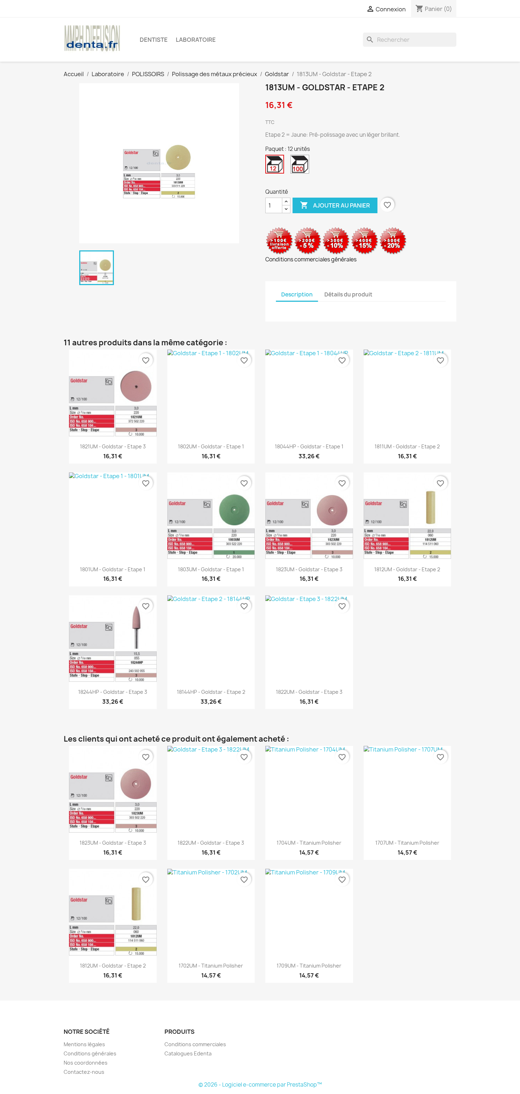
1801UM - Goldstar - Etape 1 (112, 569)
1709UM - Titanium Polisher (309, 965)
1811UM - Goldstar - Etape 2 (407, 446)
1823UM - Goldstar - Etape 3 (309, 569)
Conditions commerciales (195, 1044)
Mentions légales (84, 1044)
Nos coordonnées (86, 1062)
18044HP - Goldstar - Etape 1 (309, 446)
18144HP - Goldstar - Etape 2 (211, 691)
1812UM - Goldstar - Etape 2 (407, 569)
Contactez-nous (84, 1072)
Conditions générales (90, 1053)
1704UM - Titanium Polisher (309, 842)
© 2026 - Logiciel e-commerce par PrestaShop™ (260, 1084)
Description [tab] (297, 294)
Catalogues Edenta (188, 1053)
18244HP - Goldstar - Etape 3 (112, 691)
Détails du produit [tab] (348, 294)
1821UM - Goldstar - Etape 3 (113, 446)
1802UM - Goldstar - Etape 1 (211, 446)
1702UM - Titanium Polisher (211, 965)
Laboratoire (196, 40)
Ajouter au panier (335, 205)
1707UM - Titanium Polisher (407, 842)
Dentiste (154, 40)
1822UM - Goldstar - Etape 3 (309, 691)
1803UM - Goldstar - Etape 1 (211, 569)
